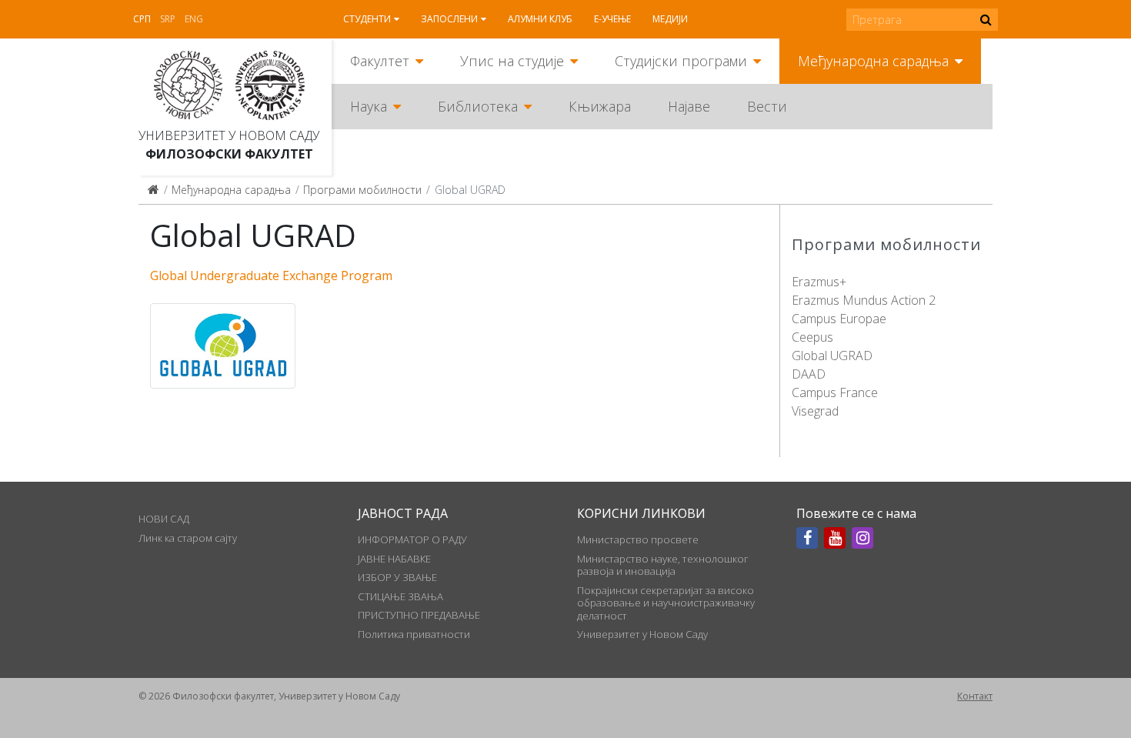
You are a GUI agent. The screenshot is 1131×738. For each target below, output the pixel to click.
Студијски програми (681, 61)
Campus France (835, 392)
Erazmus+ (819, 281)
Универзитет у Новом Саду (228, 135)
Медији (670, 18)
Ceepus (812, 337)
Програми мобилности (362, 189)
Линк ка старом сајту (187, 538)
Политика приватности (414, 634)
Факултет (379, 61)
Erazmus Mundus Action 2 (864, 300)
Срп (142, 18)
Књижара (600, 106)
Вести (767, 106)
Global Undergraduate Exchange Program (271, 275)
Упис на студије (512, 61)
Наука (368, 106)
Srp (167, 18)
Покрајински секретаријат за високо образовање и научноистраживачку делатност (666, 603)
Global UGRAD (832, 355)
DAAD (809, 374)
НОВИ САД (163, 519)
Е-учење (612, 18)
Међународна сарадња (873, 61)
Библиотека (478, 106)
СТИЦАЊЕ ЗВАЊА (400, 596)
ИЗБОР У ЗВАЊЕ (397, 577)
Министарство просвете (638, 539)
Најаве (689, 106)
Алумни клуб (540, 18)
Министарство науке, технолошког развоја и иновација (663, 565)
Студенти (367, 18)
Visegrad (815, 410)
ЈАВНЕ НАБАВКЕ (394, 559)
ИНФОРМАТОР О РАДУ (412, 539)
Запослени (449, 18)
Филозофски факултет (229, 153)
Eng (194, 18)
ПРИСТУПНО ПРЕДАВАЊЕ (419, 615)
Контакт (975, 696)
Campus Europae (839, 318)
